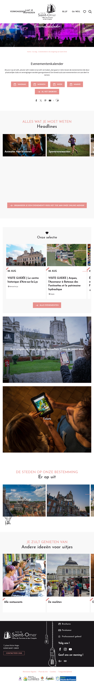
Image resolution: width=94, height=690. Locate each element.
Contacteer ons (14, 653)
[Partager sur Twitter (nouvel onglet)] (41, 100)
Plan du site (43, 671)
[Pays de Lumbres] (31, 678)
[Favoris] (85, 12)
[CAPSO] (20, 678)
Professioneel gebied (71, 637)
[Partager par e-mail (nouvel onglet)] (50, 100)
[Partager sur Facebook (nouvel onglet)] (36, 100)
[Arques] (50, 678)
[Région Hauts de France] (65, 678)
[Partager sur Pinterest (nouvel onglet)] (45, 100)
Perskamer (67, 630)
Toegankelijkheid (65, 671)
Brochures (66, 624)
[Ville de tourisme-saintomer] (42, 678)
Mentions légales (29, 671)
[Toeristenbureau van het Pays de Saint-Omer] (47, 11)
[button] (90, 11)
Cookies (53, 671)
